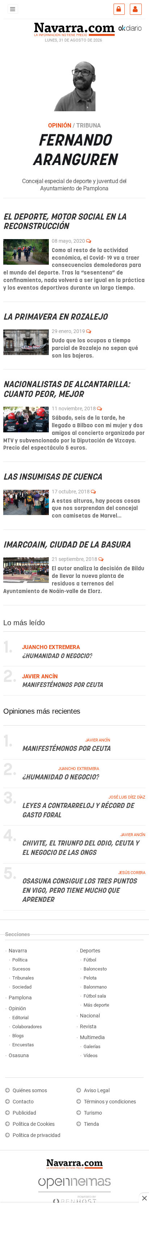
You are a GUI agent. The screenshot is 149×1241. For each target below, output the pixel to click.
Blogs (18, 1035)
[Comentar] (88, 240)
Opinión (17, 1009)
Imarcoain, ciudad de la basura (67, 545)
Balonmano (95, 987)
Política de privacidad (36, 1135)
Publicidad (24, 1113)
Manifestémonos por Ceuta (62, 685)
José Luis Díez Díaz (126, 797)
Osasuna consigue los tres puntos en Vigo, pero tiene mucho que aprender (79, 890)
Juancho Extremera (78, 768)
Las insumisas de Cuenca (52, 477)
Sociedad (21, 987)
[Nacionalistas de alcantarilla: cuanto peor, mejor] (26, 419)
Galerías (92, 1046)
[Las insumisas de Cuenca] (26, 502)
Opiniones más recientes (41, 711)
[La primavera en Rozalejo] (26, 342)
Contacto (23, 1102)
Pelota (90, 978)
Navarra (18, 951)
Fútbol (90, 960)
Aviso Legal (97, 1091)
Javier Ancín (97, 740)
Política (19, 960)
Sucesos (21, 969)
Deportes (90, 951)
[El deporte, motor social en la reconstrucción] (26, 251)
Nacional (90, 1016)
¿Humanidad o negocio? (57, 656)
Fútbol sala (95, 996)
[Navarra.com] (74, 28)
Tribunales (23, 978)
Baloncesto (95, 969)
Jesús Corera (131, 872)
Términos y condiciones (110, 1102)
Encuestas (23, 1044)
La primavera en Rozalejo (55, 317)
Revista (88, 1027)
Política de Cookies (34, 1124)
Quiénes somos (30, 1091)
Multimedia (92, 1037)
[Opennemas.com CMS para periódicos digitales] (74, 1189)
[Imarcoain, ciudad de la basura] (26, 570)
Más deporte (96, 1005)
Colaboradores (27, 1026)
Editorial (20, 1017)
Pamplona (20, 998)
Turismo (93, 1113)
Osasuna (19, 1055)
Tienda (91, 1124)
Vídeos (91, 1055)
